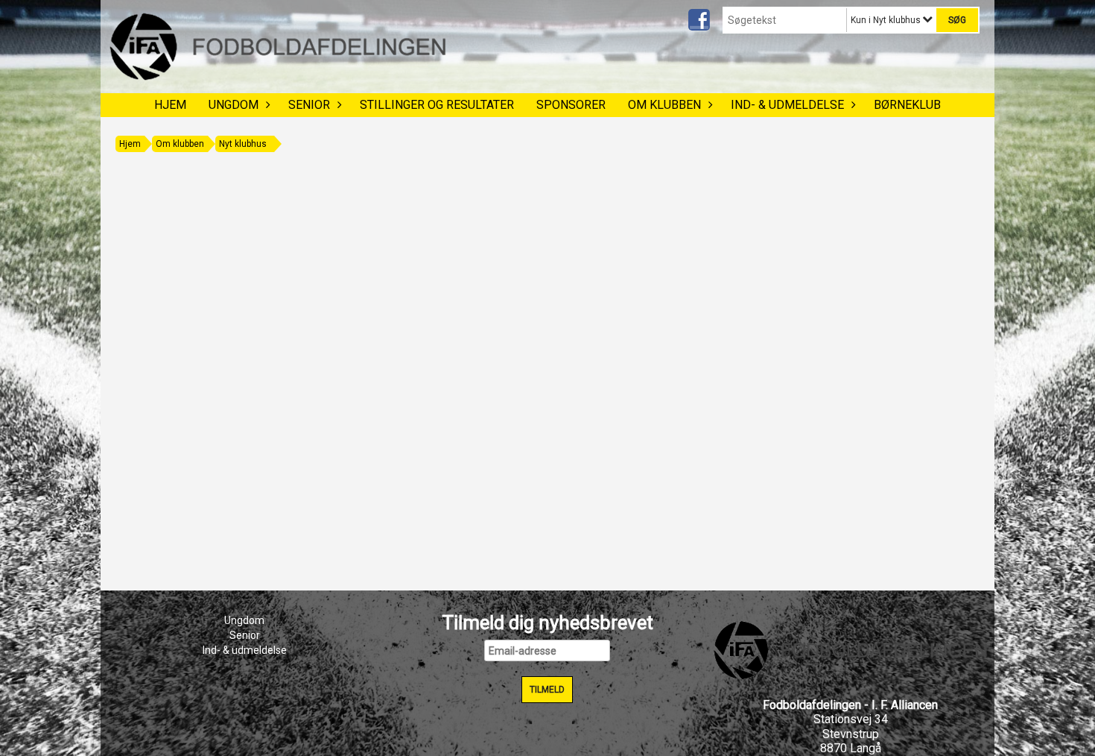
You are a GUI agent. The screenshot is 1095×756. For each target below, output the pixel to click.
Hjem (170, 105)
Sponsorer (571, 105)
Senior (309, 105)
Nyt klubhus (243, 144)
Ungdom (233, 105)
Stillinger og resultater (437, 105)
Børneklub (907, 105)
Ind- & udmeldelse (787, 105)
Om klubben (664, 105)
